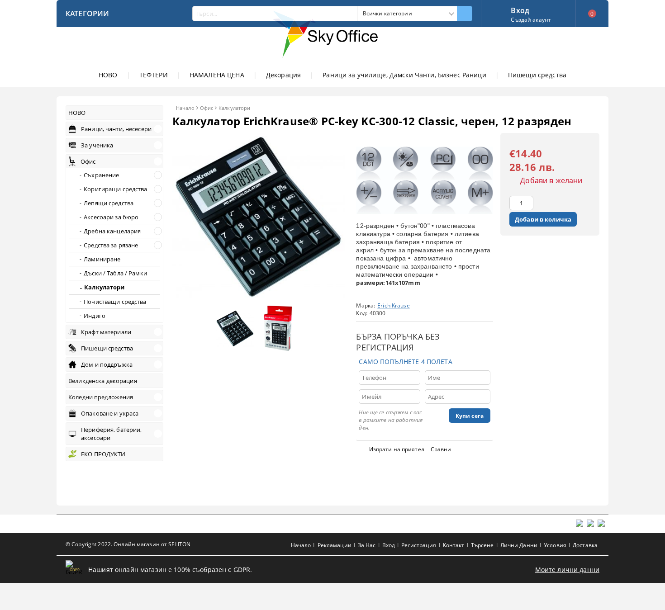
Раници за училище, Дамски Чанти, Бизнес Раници (404, 75)
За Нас (367, 545)
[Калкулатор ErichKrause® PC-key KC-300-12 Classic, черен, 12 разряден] (258, 297)
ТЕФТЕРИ (153, 75)
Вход (520, 9)
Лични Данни (518, 545)
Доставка (585, 545)
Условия (555, 545)
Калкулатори (234, 107)
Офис (206, 107)
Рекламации (335, 545)
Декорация (283, 75)
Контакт (454, 545)
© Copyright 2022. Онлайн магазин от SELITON (128, 544)
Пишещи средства (537, 75)
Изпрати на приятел (396, 449)
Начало (185, 107)
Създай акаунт (531, 20)
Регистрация (418, 545)
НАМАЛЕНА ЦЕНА (217, 75)
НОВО (108, 75)
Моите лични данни (567, 569)
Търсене (482, 545)
